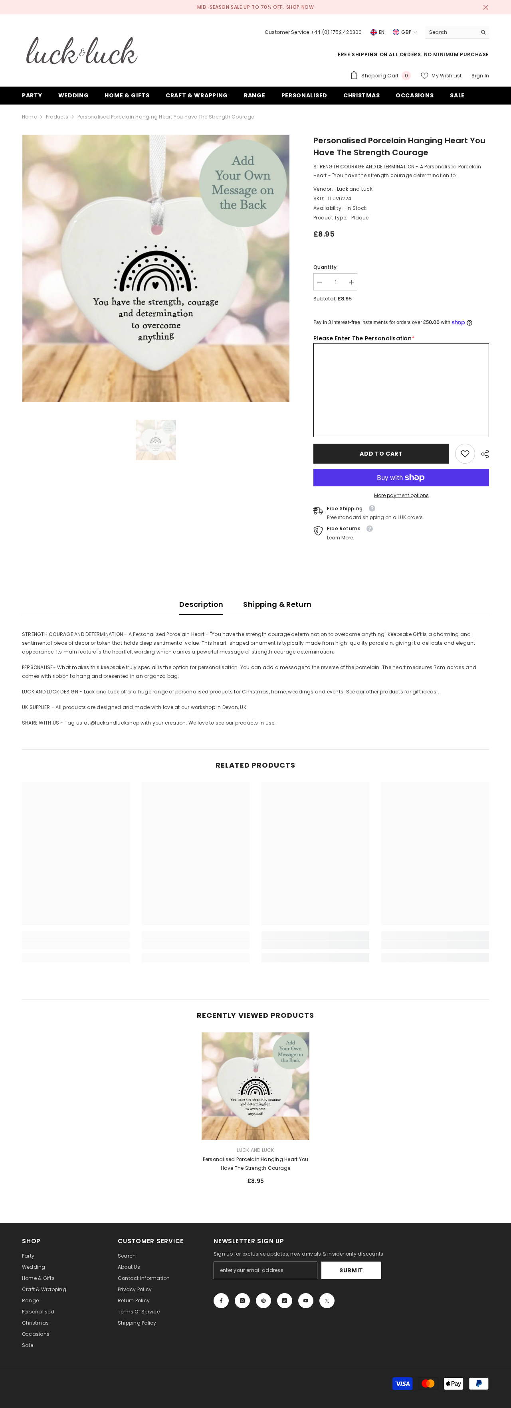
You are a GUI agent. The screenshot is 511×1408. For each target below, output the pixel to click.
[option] (156, 268)
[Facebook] (221, 1300)
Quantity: (325, 267)
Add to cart (381, 454)
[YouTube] (305, 1300)
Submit (351, 1270)
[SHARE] (482, 454)
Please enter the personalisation (363, 338)
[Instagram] (242, 1300)
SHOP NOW (300, 7)
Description (201, 604)
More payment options (401, 495)
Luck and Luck (354, 189)
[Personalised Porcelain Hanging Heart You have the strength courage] (255, 1086)
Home (29, 116)
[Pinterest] (263, 1300)
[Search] (457, 32)
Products (57, 116)
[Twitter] (327, 1300)
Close (485, 7)
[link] (465, 454)
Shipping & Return (277, 604)
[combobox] (451, 32)
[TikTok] (284, 1300)
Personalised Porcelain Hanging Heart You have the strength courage (256, 1163)
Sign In (480, 75)
